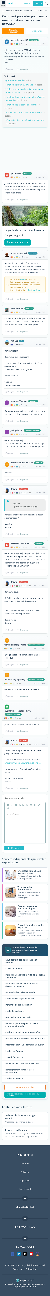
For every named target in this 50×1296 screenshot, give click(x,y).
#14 (43, 718)
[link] (19, 805)
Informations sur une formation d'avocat (23, 112)
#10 (43, 547)
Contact (25, 1163)
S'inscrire (38, 3)
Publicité (25, 1172)
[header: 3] (35, 805)
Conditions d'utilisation (25, 1269)
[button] (39, 805)
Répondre (24, 69)
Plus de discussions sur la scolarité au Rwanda (23, 1095)
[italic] (11, 805)
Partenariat (25, 1189)
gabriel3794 (16, 173)
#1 (44, 44)
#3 (44, 257)
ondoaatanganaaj (19, 253)
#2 (44, 177)
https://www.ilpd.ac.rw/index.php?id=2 (22, 763)
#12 (43, 648)
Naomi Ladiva (17, 308)
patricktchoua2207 (19, 40)
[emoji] (27, 805)
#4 (44, 312)
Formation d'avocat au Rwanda (18, 84)
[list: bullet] (31, 805)
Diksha (23, 279)
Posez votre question (25, 1087)
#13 (43, 683)
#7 (44, 434)
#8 (44, 466)
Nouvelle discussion (13, 31)
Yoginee (14, 341)
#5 (44, 344)
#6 (44, 405)
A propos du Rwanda (14, 80)
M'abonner (37, 31)
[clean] (8, 808)
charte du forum (34, 290)
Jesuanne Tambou (19, 401)
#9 (44, 492)
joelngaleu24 (16, 430)
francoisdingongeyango (15, 645)
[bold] (8, 805)
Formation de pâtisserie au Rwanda (21, 104)
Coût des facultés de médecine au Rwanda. (24, 120)
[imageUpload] (23, 805)
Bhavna (14, 489)
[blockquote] (15, 805)
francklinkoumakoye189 (22, 463)
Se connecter (26, 3)
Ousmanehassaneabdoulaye (17, 711)
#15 (43, 744)
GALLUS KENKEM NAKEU (22, 543)
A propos (25, 1180)
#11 (43, 586)
